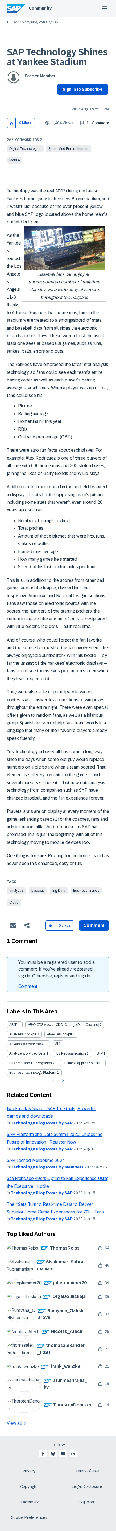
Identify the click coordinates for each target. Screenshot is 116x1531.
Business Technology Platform (32, 1073)
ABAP (13, 1025)
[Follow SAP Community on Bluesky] (53, 1454)
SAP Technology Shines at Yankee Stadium (57, 57)
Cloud (14, 902)
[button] (11, 123)
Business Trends (86, 891)
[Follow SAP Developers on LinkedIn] (73, 1454)
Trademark (29, 1502)
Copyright (29, 1486)
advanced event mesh (26, 1044)
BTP (100, 1053)
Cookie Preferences (29, 1517)
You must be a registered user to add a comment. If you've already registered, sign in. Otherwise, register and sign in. (56, 969)
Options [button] (60, 99)
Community (40, 8)
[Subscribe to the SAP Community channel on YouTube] (63, 1454)
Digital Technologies (25, 149)
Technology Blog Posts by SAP (35, 22)
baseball (37, 891)
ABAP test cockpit (22, 1034)
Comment (27, 986)
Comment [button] (94, 925)
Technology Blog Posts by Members (47, 1167)
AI (56, 1044)
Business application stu (81, 1063)
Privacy (29, 1471)
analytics (16, 891)
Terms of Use (87, 1471)
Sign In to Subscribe (82, 89)
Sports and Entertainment (68, 149)
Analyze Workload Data (27, 1053)
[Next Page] (62, 1080)
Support (87, 1502)
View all (14, 1423)
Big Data (58, 891)
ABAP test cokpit (59, 1034)
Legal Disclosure (87, 1486)
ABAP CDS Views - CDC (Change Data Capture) (63, 1025)
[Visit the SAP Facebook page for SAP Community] (43, 1454)
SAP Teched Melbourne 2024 (36, 1160)
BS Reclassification (71, 1053)
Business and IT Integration (30, 1063)
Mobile (14, 160)
